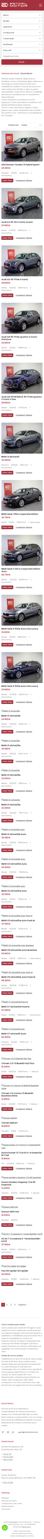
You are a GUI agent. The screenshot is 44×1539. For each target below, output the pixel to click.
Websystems (26, 1527)
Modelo (6, 21)
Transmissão (8, 38)
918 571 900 (8, 1460)
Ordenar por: (13, 125)
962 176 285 (8, 1482)
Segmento (7, 27)
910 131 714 (7, 1454)
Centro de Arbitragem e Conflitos (22, 1536)
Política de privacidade (22, 1531)
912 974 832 (8, 1457)
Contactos (5, 1509)
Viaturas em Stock (9, 1501)
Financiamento (7, 1506)
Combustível (8, 33)
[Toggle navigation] (40, 5)
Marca (6, 15)
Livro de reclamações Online (22, 1533)
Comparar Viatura (24, 180)
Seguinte (22, 1305)
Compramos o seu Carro (11, 1503)
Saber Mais (7, 180)
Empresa (5, 1498)
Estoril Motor (13, 1522)
